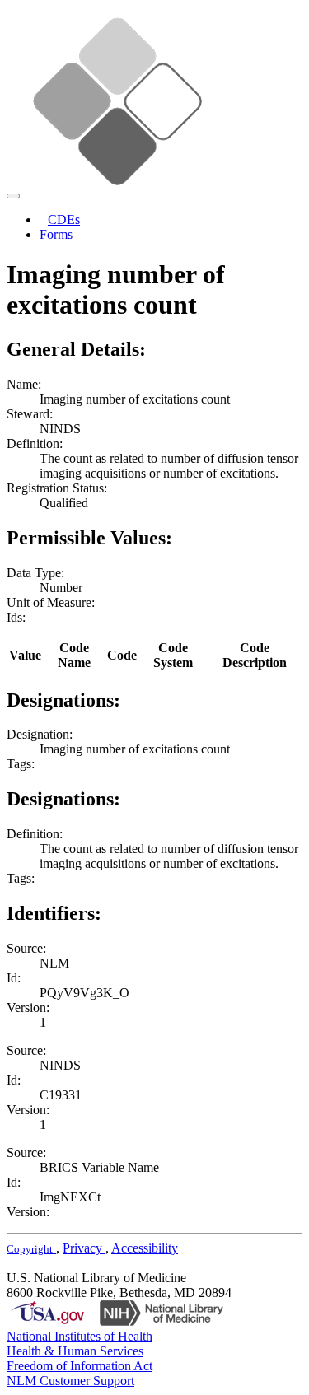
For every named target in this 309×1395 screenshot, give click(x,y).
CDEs (64, 219)
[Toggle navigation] (13, 196)
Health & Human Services (75, 1351)
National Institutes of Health (79, 1336)
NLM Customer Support (70, 1381)
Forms (56, 234)
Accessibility (144, 1248)
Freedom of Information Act (79, 1366)
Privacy (84, 1248)
